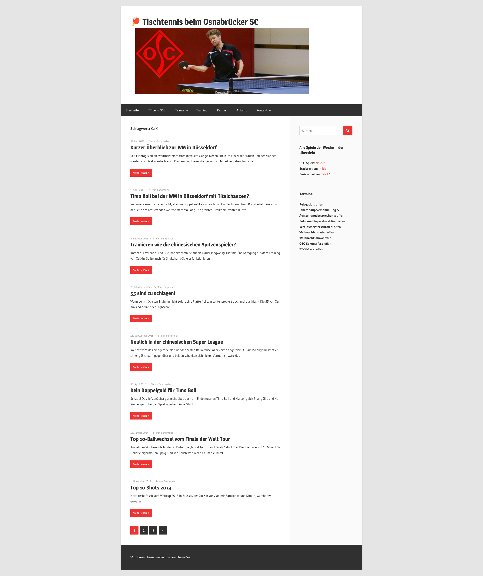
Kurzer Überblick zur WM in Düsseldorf (173, 147)
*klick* (320, 163)
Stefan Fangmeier (159, 141)
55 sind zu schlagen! (152, 293)
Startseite (132, 110)
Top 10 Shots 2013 (150, 487)
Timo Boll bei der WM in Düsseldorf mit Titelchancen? (189, 196)
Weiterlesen (140, 172)
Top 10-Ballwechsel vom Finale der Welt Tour (180, 439)
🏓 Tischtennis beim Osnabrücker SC (194, 22)
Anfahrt (242, 110)
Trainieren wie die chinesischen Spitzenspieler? (183, 244)
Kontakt (261, 110)
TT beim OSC (156, 110)
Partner (222, 110)
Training (201, 110)
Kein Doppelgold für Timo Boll (163, 390)
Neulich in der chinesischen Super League (176, 342)
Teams (179, 110)
